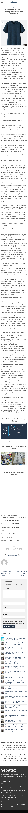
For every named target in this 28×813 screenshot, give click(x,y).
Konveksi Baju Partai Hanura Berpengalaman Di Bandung (13, 720)
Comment (6, 588)
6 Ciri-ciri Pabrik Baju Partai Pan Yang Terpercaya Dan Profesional (15, 638)
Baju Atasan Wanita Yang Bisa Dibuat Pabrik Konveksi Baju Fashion (15, 657)
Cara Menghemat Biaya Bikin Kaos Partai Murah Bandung (14, 667)
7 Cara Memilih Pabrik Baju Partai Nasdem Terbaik (14, 653)
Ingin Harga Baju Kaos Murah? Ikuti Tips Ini (16, 692)
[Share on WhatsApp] (7, 549)
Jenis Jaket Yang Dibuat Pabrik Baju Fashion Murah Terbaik (14, 706)
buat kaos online (16, 555)
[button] (2, 2)
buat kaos (22, 554)
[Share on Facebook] (10, 549)
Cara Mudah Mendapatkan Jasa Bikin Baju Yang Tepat (15, 672)
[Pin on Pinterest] (18, 549)
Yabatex (20, 17)
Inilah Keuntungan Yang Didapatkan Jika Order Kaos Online (16, 697)
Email (4, 607)
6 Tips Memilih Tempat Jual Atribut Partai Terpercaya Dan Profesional (14, 648)
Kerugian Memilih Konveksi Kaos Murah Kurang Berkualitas (16, 711)
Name (5, 601)
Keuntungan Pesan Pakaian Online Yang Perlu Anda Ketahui (16, 716)
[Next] (26, 459)
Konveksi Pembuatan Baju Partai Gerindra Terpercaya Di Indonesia (14, 730)
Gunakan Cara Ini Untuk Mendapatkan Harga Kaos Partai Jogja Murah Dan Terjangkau (15, 682)
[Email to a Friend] (15, 549)
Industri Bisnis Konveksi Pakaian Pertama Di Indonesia (14, 687)
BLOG (14, 7)
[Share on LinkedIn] (20, 549)
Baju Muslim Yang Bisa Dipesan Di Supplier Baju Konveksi (14, 662)
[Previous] (2, 459)
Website (5, 614)
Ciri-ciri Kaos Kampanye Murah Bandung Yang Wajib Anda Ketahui (14, 676)
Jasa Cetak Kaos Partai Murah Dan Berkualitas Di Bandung (14, 702)
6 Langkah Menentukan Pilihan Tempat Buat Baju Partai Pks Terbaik (15, 643)
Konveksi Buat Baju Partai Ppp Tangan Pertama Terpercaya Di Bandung (15, 725)
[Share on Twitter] (12, 549)
